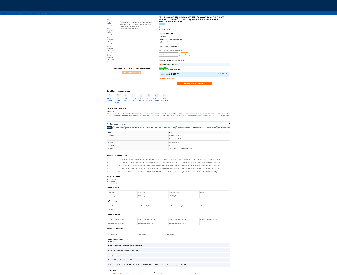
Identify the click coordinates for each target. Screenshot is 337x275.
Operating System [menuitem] (119, 127)
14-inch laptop (141, 234)
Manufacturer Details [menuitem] (224, 127)
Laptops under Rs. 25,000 (116, 219)
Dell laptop (111, 192)
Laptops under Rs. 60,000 (146, 223)
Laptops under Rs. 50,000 (116, 223)
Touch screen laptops (178, 206)
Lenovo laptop (174, 192)
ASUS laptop (173, 196)
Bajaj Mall (114, 273)
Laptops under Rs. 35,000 (177, 219)
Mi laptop (203, 192)
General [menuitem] (109, 127)
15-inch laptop (169, 234)
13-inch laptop (112, 234)
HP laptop (141, 192)
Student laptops (206, 206)
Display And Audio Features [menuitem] (154, 127)
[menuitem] (152, 53)
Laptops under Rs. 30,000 (146, 219)
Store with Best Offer (163, 67)
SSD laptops (111, 209)
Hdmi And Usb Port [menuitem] (169, 127)
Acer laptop (111, 196)
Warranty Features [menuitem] (211, 127)
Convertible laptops (114, 206)
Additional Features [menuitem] (197, 127)
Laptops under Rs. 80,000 (177, 223)
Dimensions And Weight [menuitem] (183, 127)
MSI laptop (141, 196)
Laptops (121, 273)
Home (108, 273)
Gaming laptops (146, 206)
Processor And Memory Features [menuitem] (135, 127)
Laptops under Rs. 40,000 (208, 219)
